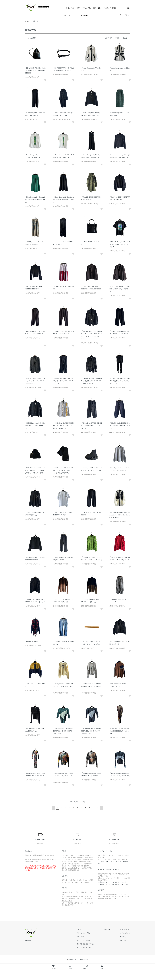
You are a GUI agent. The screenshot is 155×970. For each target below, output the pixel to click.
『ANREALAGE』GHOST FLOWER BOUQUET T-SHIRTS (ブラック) (119, 244)
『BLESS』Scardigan (31, 641)
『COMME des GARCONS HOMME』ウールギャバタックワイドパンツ (63, 381)
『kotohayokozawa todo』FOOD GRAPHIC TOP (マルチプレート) (63, 775)
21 (97, 808)
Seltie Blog (107, 929)
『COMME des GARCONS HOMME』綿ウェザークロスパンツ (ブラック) (91, 425)
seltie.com (28, 940)
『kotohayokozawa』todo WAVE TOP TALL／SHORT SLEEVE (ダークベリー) (91, 731)
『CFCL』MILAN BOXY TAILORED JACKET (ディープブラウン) (119, 289)
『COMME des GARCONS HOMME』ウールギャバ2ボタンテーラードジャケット (35, 381)
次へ (101, 808)
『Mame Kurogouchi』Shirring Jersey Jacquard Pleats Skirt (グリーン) (35, 199)
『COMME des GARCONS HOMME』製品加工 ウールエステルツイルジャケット (91, 381)
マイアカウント (125, 933)
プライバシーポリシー (84, 947)
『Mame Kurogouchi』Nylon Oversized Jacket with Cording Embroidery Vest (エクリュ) (119, 515)
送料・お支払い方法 (84, 8)
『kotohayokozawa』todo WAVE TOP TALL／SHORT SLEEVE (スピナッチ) (63, 731)
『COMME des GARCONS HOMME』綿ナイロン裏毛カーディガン (35, 425)
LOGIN (102, 968)
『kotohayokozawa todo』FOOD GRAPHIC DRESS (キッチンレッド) (119, 731)
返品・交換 (97, 8)
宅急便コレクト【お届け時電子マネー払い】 (114, 884)
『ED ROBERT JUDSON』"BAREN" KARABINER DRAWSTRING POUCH (35, 70)
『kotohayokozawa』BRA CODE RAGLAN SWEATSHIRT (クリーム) (63, 686)
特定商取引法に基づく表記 (85, 944)
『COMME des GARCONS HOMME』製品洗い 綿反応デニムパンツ (119, 425)
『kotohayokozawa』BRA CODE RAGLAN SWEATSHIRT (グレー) (91, 686)
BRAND (67, 16)
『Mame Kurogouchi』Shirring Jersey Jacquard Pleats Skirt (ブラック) (63, 199)
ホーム (27, 21)
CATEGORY (85, 16)
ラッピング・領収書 (110, 8)
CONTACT (86, 968)
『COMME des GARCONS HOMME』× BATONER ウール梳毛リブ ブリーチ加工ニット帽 (35, 470)
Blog (128, 8)
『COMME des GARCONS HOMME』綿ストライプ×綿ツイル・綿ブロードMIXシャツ (63, 425)
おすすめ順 (108, 38)
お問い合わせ (124, 940)
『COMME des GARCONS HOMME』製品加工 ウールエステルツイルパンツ (119, 381)
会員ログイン (70, 8)
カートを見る (124, 937)
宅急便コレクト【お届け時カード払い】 (113, 882)
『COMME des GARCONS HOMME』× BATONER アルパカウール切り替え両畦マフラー (63, 470)
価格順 (117, 38)
